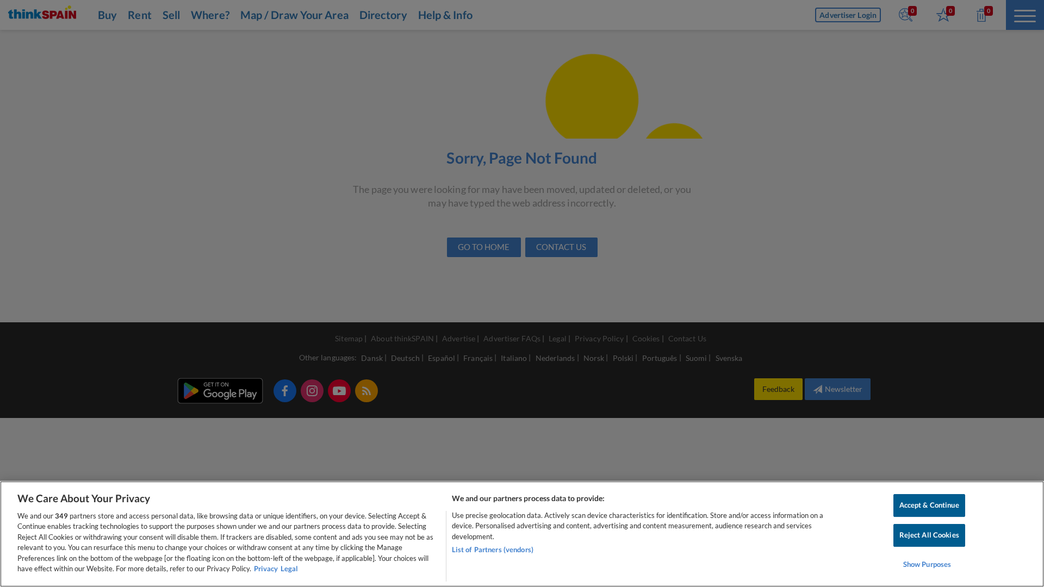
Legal (289, 568)
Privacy (266, 568)
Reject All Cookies (929, 534)
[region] (522, 534)
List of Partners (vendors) (492, 549)
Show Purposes (927, 564)
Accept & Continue (929, 505)
